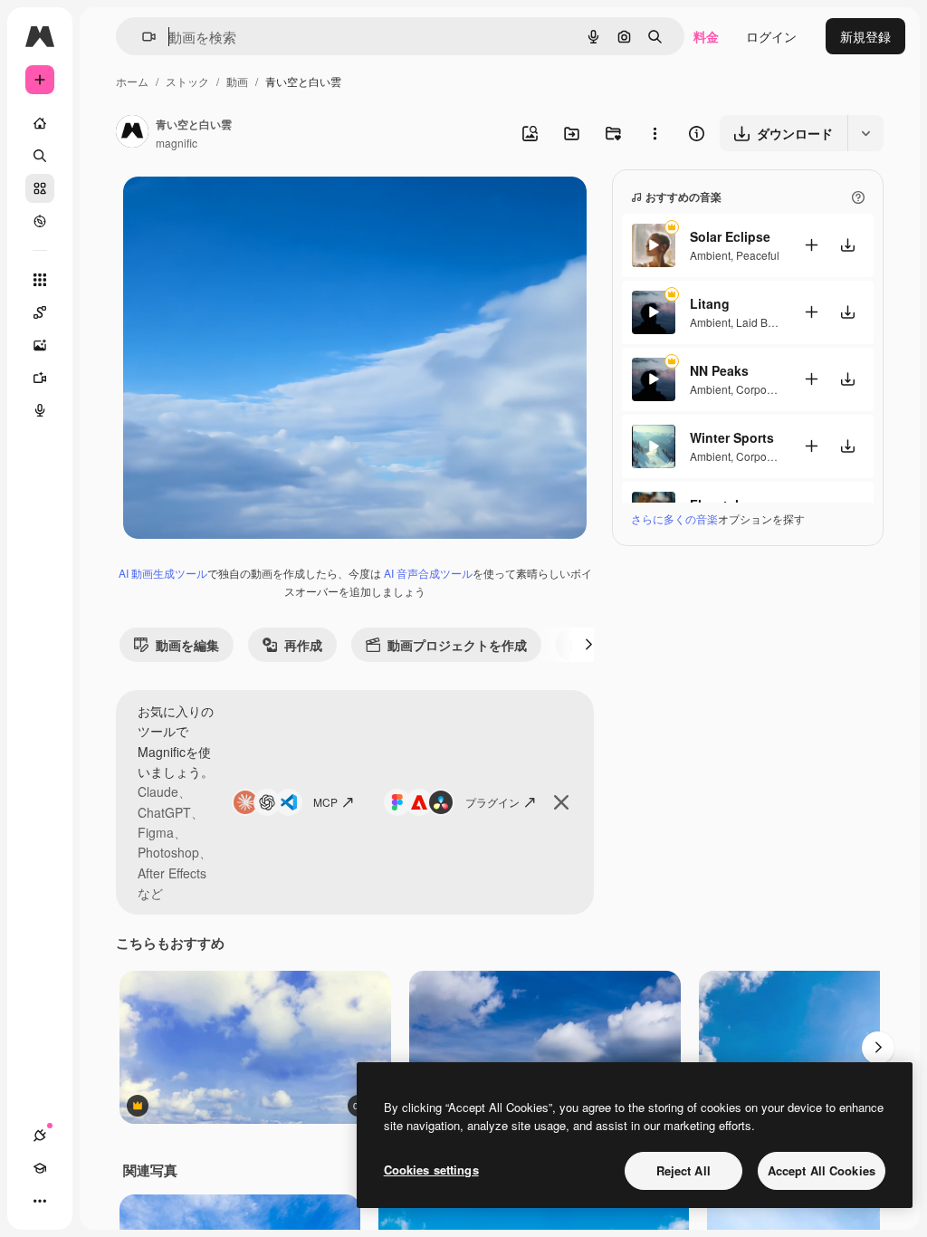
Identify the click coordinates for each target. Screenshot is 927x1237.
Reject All (683, 1170)
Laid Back (760, 322)
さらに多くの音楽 (674, 518)
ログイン (771, 36)
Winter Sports (732, 437)
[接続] (39, 1135)
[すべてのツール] (39, 279)
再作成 (303, 645)
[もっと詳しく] (39, 220)
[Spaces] (39, 312)
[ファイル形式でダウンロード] (865, 133)
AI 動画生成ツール (163, 572)
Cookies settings (431, 1169)
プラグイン (492, 802)
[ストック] (39, 188)
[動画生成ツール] (39, 377)
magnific (176, 142)
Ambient (710, 255)
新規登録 (865, 36)
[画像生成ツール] (39, 345)
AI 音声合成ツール (428, 572)
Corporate (761, 389)
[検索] (39, 155)
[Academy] (39, 1168)
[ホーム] (39, 123)
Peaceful (757, 255)
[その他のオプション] (654, 133)
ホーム (132, 81)
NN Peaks (719, 370)
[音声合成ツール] (39, 410)
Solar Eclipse (730, 236)
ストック (187, 81)
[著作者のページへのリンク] (132, 133)
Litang (710, 303)
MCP (325, 802)
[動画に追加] (811, 245)
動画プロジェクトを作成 (457, 645)
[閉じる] (561, 802)
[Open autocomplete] (142, 36)
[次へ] (588, 645)
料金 (706, 36)
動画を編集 (187, 645)
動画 (237, 81)
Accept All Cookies (821, 1170)
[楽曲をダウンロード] (847, 245)
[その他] (39, 1200)
